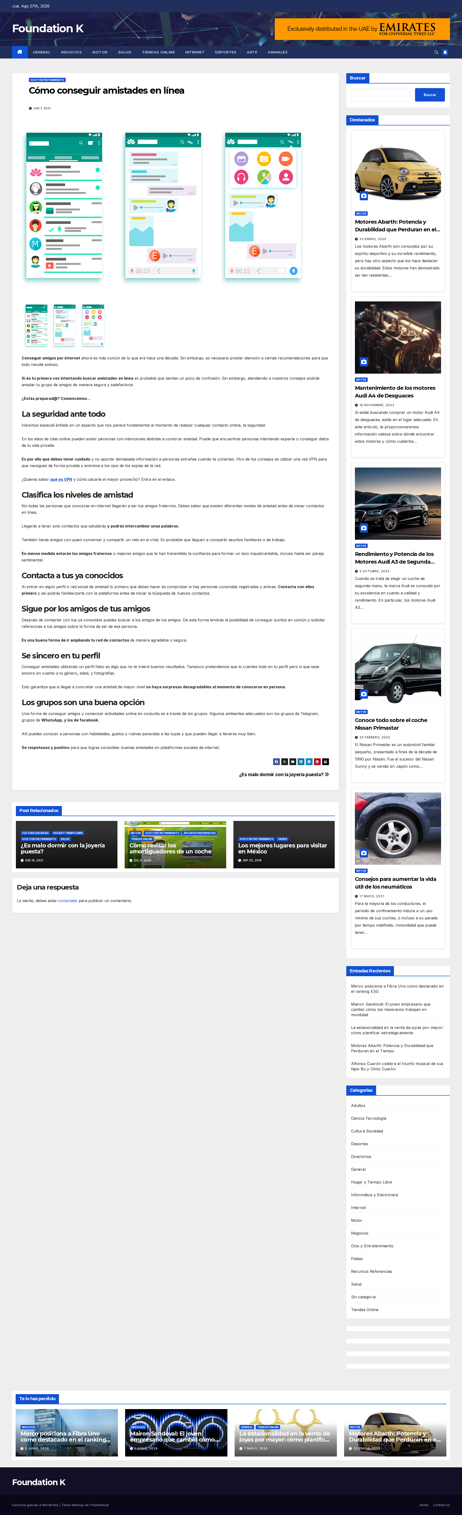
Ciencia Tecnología (368, 1118)
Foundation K (47, 28)
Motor (100, 52)
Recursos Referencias (200, 833)
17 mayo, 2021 (371, 896)
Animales (278, 52)
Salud (125, 52)
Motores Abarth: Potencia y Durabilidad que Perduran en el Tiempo (395, 230)
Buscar (358, 78)
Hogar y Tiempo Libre (68, 833)
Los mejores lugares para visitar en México (282, 848)
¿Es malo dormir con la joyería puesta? (282, 774)
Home (424, 1505)
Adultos (358, 1105)
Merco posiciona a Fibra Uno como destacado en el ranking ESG (63, 1439)
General (42, 52)
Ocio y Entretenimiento (47, 79)
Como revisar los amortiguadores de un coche (170, 848)
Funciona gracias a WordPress (35, 1505)
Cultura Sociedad (35, 833)
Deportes (225, 52)
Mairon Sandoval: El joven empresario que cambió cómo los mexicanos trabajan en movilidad (391, 1009)
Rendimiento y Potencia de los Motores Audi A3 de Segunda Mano (394, 562)
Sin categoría (363, 1296)
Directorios (361, 1156)
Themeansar (99, 1505)
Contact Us (441, 1505)
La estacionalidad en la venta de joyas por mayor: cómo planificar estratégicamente (285, 1439)
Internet (195, 52)
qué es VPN (61, 479)
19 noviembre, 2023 (376, 405)
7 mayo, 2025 (256, 1448)
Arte (252, 52)
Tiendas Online (158, 52)
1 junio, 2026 (146, 1448)
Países (282, 839)
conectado (67, 900)
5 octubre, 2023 (374, 571)
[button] (436, 52)
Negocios (71, 52)
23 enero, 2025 (372, 239)
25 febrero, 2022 (374, 737)
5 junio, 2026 (37, 1448)
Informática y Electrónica (374, 1194)
